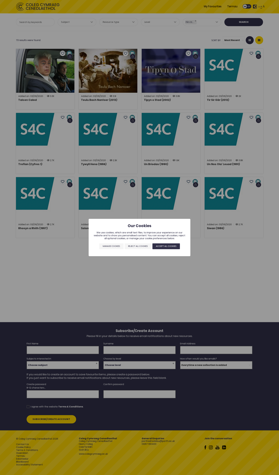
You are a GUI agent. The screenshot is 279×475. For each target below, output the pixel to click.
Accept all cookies (166, 246)
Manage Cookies (111, 246)
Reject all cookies (138, 246)
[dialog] (139, 237)
